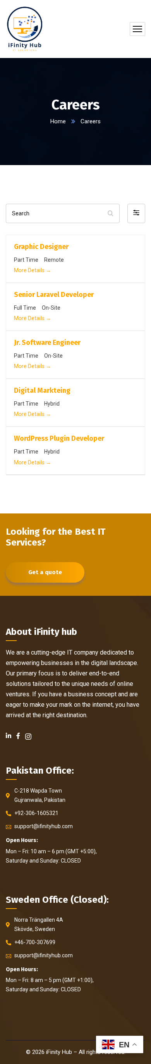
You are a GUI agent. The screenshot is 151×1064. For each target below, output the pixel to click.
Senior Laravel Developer (54, 294)
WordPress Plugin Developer (59, 438)
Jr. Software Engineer (47, 342)
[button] (136, 213)
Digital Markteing (42, 390)
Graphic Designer (41, 246)
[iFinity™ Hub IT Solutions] (24, 29)
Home (58, 121)
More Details (30, 270)
